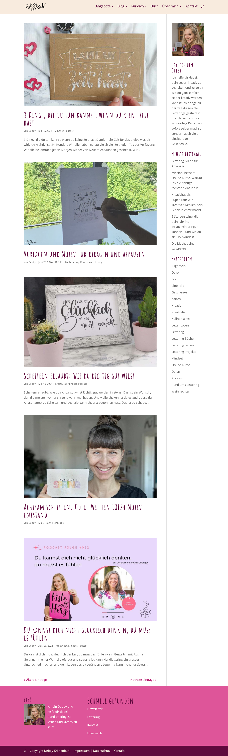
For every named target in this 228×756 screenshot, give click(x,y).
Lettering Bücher (183, 338)
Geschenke (179, 292)
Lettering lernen (183, 345)
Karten (176, 299)
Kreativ (64, 262)
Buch (155, 6)
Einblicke (59, 522)
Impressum (82, 751)
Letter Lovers (181, 325)
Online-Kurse (181, 365)
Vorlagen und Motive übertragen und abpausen (84, 254)
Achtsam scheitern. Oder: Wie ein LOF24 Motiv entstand (83, 511)
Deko (175, 272)
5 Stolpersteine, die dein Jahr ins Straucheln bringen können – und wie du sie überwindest (186, 226)
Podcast (69, 130)
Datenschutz (101, 751)
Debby (32, 130)
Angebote (103, 6)
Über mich (170, 6)
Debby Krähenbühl (57, 751)
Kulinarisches (181, 319)
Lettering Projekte (184, 352)
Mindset (59, 130)
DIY (57, 262)
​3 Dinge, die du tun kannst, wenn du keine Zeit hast (86, 119)
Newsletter (94, 709)
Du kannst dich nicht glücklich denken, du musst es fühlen (88, 634)
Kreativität (61, 383)
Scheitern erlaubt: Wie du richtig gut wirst (79, 376)
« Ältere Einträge (35, 680)
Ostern (176, 371)
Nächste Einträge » (143, 680)
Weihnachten (181, 391)
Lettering (74, 262)
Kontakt (191, 6)
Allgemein (179, 266)
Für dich (137, 6)
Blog (121, 6)
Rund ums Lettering (91, 262)
